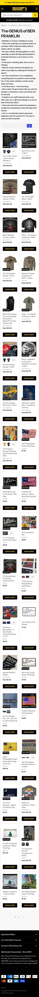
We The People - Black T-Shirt (28, 198)
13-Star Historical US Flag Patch (28, 712)
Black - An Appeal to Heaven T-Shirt (29, 236)
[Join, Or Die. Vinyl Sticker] (29, 611)
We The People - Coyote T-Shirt (9, 274)
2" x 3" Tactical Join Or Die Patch (9, 539)
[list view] (34, 126)
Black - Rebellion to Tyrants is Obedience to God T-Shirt (29, 362)
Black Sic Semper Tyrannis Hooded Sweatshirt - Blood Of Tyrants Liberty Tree (10, 318)
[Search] (35, 14)
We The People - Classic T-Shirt (9, 366)
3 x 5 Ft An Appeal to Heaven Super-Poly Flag (10, 845)
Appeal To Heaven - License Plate (10, 893)
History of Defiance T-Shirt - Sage (29, 805)
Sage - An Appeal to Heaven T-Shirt (29, 315)
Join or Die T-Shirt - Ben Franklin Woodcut (10, 158)
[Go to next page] (23, 917)
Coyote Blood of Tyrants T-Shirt (9, 198)
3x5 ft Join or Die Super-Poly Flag (28, 674)
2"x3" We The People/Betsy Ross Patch (27, 583)
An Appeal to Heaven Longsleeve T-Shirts (27, 852)
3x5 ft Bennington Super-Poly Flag (29, 893)
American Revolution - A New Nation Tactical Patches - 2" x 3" (10, 632)
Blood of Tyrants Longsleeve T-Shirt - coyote (28, 275)
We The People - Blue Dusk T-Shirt (10, 404)
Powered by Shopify (7, 993)
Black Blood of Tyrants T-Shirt (9, 236)
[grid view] (29, 126)
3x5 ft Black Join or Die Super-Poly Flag (10, 494)
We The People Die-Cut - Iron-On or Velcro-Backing (10, 718)
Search (3, 988)
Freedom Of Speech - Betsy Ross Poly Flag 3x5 (29, 494)
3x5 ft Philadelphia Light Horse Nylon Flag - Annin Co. (10, 760)
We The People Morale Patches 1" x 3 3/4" (29, 764)
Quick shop (10, 172)
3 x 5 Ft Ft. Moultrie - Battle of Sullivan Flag (9, 805)
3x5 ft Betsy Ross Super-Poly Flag (28, 445)
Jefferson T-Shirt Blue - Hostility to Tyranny (28, 405)
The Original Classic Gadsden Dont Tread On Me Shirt (10, 452)
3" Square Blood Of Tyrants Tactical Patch (9, 578)
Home (3, 25)
